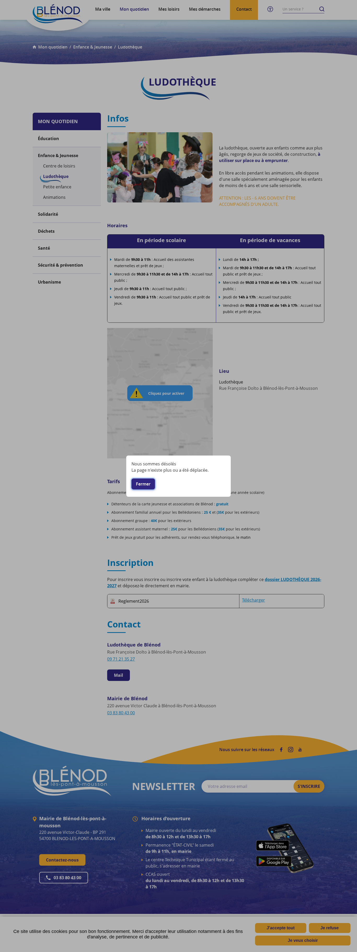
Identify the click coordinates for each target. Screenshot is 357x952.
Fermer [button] (143, 484)
